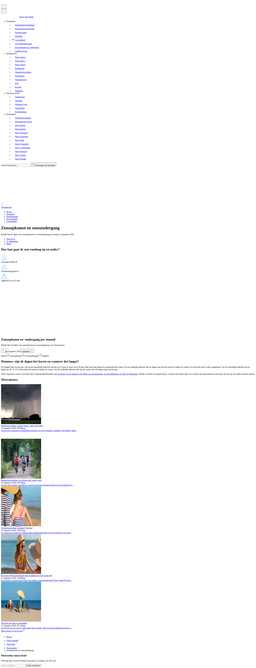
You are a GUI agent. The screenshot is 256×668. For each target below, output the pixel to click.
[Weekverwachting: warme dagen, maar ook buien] (21, 423)
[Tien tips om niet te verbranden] (21, 621)
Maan (8, 244)
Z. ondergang (12, 241)
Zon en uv (10, 239)
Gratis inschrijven (33, 666)
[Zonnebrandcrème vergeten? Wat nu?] (21, 525)
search (3, 165)
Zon (23, 428)
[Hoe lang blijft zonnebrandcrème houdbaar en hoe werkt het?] (21, 573)
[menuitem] (130, 36)
